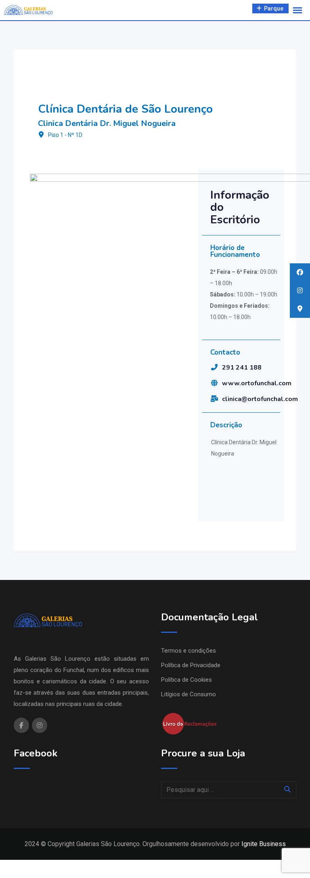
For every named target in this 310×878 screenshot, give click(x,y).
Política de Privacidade (190, 665)
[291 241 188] (214, 367)
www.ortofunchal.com (256, 383)
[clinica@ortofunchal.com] (214, 398)
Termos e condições (188, 650)
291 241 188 (242, 367)
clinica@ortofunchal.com (260, 399)
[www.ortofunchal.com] (214, 383)
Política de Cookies (186, 679)
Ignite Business (263, 844)
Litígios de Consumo (188, 694)
